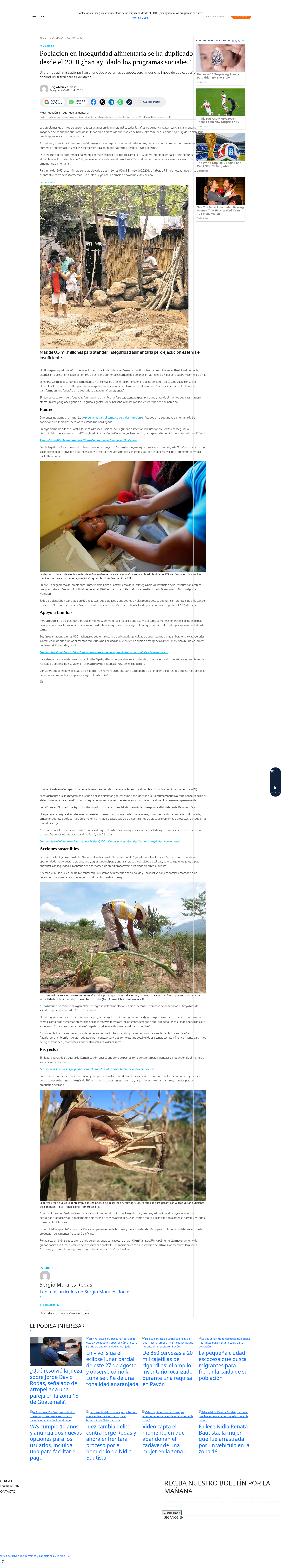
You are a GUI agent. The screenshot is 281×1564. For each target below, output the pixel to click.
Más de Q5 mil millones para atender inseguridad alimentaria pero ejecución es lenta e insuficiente (120, 354)
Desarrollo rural (48, 1313)
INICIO (43, 37)
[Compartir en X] (102, 102)
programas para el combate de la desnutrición (113, 417)
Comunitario (75, 37)
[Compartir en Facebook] (93, 102)
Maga (87, 1313)
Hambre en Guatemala (69, 1313)
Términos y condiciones (39, 1556)
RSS (68, 1556)
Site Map (59, 1556)
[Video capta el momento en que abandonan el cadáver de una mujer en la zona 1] (168, 1416)
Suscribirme (171, 1513)
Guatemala (56, 37)
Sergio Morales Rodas (63, 87)
